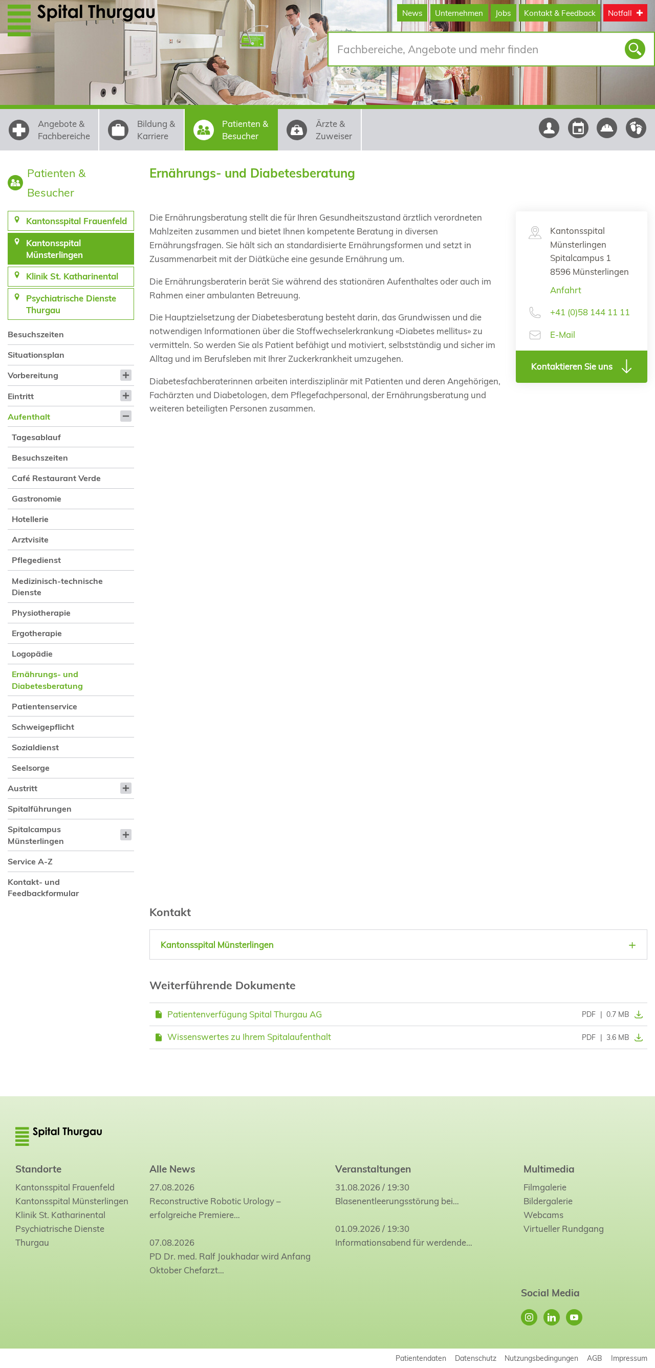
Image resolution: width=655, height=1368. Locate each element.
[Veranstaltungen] (578, 128)
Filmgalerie (544, 1187)
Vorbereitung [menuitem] (33, 375)
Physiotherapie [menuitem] (41, 612)
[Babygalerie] (636, 128)
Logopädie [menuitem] (32, 653)
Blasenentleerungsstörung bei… (397, 1201)
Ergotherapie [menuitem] (37, 633)
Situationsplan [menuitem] (36, 355)
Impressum (629, 1358)
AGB (594, 1358)
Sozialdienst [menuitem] (35, 747)
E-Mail (562, 334)
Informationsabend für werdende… (403, 1242)
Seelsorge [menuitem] (31, 768)
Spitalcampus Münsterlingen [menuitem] (36, 834)
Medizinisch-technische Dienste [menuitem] (57, 586)
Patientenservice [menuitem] (44, 706)
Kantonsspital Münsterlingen (71, 1201)
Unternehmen (459, 13)
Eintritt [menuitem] (21, 396)
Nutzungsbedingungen (541, 1358)
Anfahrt (565, 290)
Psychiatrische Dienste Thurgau (59, 1235)
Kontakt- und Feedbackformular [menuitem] (43, 887)
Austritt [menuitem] (22, 788)
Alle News (172, 1169)
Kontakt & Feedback (560, 13)
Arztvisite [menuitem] (30, 539)
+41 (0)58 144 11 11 (590, 312)
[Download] (636, 1014)
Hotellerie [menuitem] (30, 519)
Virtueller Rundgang (563, 1228)
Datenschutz (475, 1358)
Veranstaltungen (373, 1169)
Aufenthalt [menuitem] (29, 416)
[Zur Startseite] (98, 20)
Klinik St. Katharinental (60, 1214)
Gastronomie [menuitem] (36, 498)
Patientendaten (421, 1358)
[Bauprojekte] (607, 128)
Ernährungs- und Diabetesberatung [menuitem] (47, 679)
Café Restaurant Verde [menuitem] (56, 478)
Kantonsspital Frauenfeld (65, 1187)
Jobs (503, 13)
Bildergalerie (548, 1201)
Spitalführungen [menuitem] (40, 809)
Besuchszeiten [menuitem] (36, 334)
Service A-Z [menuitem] (30, 861)
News (412, 13)
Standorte (38, 1169)
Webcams (543, 1214)
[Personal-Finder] (548, 128)
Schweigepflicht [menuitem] (43, 727)
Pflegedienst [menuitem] (36, 560)
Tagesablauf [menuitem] (36, 437)
